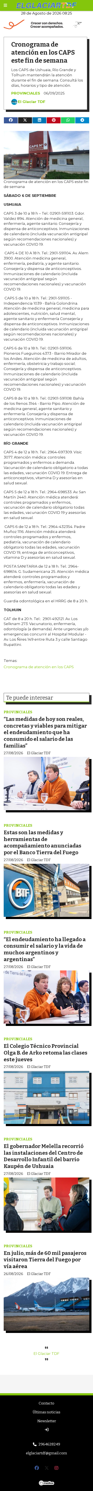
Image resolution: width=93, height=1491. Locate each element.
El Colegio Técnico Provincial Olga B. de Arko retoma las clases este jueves (45, 1052)
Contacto (46, 1403)
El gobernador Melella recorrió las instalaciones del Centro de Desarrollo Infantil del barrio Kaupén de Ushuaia (43, 1156)
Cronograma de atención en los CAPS (39, 667)
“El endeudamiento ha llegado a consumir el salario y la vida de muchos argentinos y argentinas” (45, 949)
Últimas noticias (46, 1412)
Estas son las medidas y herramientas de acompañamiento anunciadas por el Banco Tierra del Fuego (42, 842)
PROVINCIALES (25, 93)
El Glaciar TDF (31, 102)
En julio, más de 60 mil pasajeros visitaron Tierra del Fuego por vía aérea (45, 1259)
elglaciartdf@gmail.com (46, 1453)
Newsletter (46, 1421)
